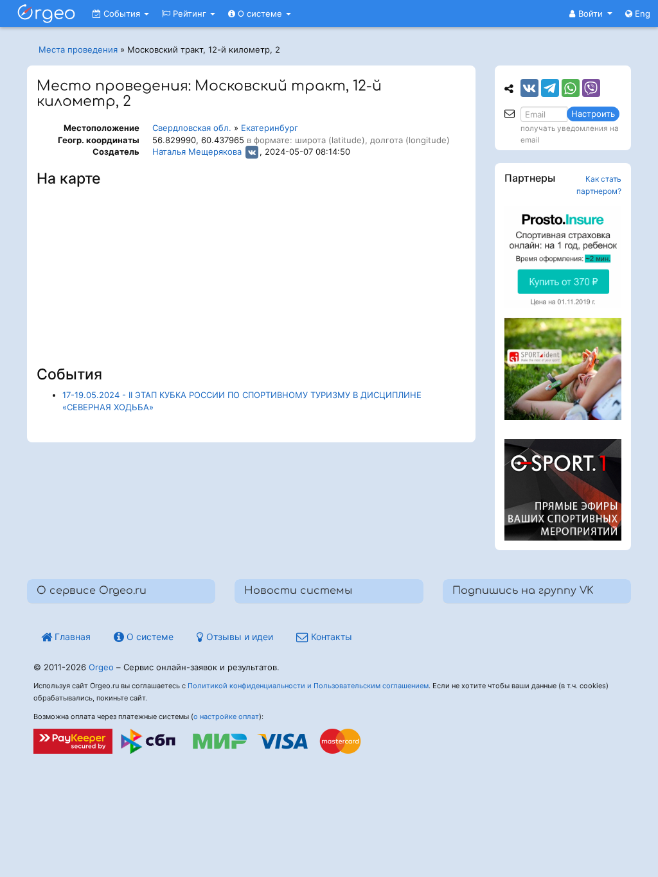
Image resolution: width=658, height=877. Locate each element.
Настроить (593, 114)
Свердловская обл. (191, 128)
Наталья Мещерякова (197, 151)
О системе (260, 13)
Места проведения (78, 49)
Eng (641, 13)
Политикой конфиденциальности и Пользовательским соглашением (308, 685)
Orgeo (101, 667)
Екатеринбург (269, 128)
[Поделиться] (529, 88)
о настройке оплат (226, 716)
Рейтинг (189, 13)
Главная (71, 636)
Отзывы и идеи (238, 636)
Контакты (330, 636)
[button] (591, 13)
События (122, 13)
